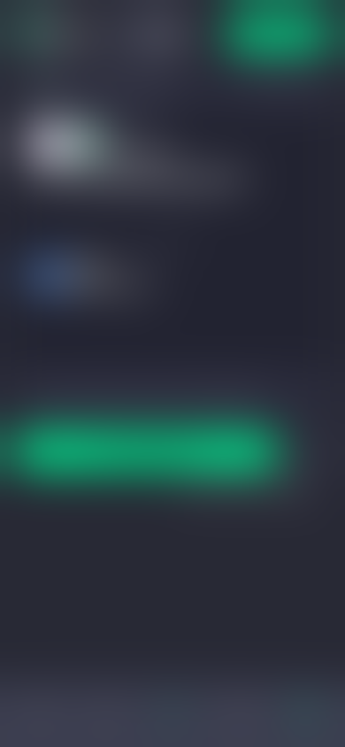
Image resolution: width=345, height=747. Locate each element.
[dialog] (172, 373)
